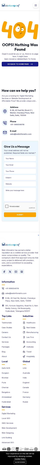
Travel (28, 352)
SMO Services (7, 423)
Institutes (30, 347)
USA (25, 368)
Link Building (7, 438)
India (25, 378)
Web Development (9, 428)
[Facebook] (4, 271)
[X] (10, 271)
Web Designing (8, 433)
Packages (5, 347)
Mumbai (5, 378)
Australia (26, 373)
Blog (3, 352)
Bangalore (6, 392)
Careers (5, 332)
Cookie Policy (20, 459)
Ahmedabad (6, 397)
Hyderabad (6, 402)
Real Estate (30, 328)
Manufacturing (32, 332)
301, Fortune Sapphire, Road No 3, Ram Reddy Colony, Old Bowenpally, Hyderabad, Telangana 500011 (21, 308)
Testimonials (7, 323)
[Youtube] (15, 271)
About (4, 356)
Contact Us (6, 337)
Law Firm (30, 337)
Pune (4, 383)
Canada (26, 387)
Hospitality (30, 356)
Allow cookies (20, 462)
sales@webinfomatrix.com (15, 293)
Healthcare (30, 323)
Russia (25, 402)
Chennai (5, 387)
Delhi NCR (6, 368)
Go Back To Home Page (18, 64)
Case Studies (7, 328)
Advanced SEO (8, 442)
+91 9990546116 (12, 288)
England (26, 383)
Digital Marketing (8, 413)
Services (5, 342)
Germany (26, 397)
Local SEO (6, 418)
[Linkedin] (21, 271)
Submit (20, 215)
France (25, 392)
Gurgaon (5, 373)
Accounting (31, 342)
